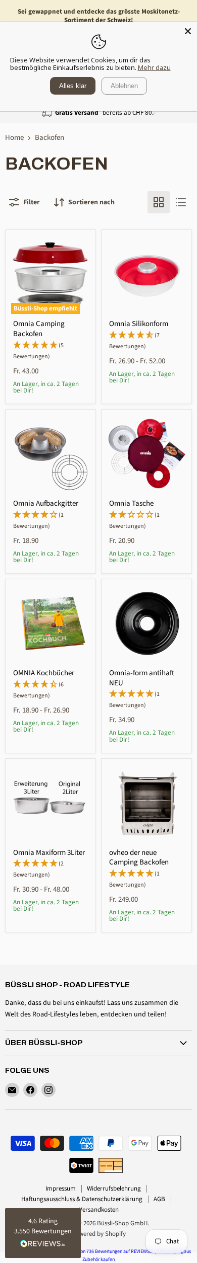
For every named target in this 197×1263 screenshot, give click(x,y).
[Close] (188, 31)
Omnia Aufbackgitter (45, 503)
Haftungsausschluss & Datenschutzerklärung (81, 1199)
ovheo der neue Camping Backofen (139, 857)
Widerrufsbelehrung (114, 1188)
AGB (159, 1199)
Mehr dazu (154, 67)
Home (14, 137)
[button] (43, 1233)
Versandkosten (99, 1209)
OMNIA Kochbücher (43, 673)
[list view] (181, 202)
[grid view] (158, 202)
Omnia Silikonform (138, 324)
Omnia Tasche (131, 503)
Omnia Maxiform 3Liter (49, 852)
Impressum (60, 1188)
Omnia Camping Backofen (39, 329)
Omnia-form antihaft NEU (141, 678)
